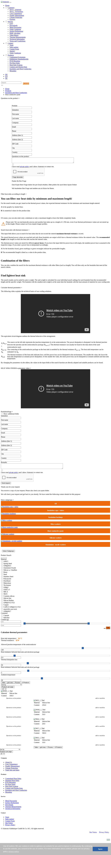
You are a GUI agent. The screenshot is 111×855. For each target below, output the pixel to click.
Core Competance (16, 13)
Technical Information (17, 39)
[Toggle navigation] (10, 2)
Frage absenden (18, 177)
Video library (14, 35)
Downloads (13, 25)
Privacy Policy (10, 825)
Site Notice (9, 823)
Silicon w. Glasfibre (10, 570)
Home (7, 5)
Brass (5, 572)
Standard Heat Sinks (12, 780)
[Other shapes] (9, 507)
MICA (5, 592)
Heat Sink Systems (16, 65)
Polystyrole (7, 579)
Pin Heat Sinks (15, 63)
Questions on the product (13, 698)
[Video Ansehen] (6, 557)
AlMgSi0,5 (7, 566)
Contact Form (14, 49)
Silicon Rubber (8, 600)
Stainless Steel (8, 576)
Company (11, 8)
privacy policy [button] (13, 852)
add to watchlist (100, 698)
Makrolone (7, 583)
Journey (12, 51)
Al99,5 (5, 561)
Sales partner (14, 47)
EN (6, 76)
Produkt (14, 106)
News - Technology (16, 11)
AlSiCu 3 (6, 589)
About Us (8, 762)
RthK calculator (15, 33)
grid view (10, 682)
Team (11, 45)
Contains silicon (8, 596)
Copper (6, 605)
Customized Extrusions (17, 57)
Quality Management (17, 15)
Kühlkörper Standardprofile (19, 59)
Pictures (17, 682)
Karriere (12, 19)
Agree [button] (100, 849)
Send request (6, 483)
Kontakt (26, 84)
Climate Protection (16, 17)
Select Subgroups (8, 551)
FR (6, 78)
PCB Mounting (15, 61)
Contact (10, 43)
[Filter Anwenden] (2, 557)
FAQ (11, 23)
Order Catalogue (15, 29)
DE (6, 74)
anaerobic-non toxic (10, 609)
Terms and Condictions (17, 41)
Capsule (6, 615)
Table (3, 682)
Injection (6, 617)
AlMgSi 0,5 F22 (9, 603)
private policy (24, 166)
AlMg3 (5, 587)
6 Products (25, 682)
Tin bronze (7, 585)
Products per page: (8, 687)
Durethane (7, 581)
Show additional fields (11, 414)
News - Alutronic (15, 10)
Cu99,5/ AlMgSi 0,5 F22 (12, 607)
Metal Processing (15, 27)
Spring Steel (7, 563)
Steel (5, 574)
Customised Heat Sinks (13, 778)
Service (10, 21)
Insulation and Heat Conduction (20, 69)
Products (11, 55)
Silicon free (7, 598)
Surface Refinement (16, 31)
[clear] (4, 557)
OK (108, 628)
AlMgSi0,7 (7, 611)
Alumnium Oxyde (9, 568)
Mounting (13, 71)
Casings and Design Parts (18, 67)
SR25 (5, 594)
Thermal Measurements (18, 37)
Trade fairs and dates (12, 770)
